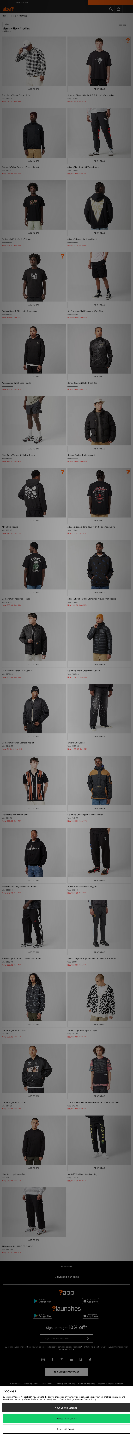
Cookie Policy (90, 1399)
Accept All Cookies (66, 1418)
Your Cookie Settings (66, 1407)
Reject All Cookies (66, 1429)
